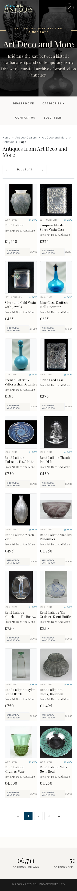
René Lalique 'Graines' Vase (15, 769)
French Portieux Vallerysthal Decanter (21, 382)
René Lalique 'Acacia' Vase (20, 537)
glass (33, 252)
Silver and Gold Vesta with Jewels (20, 304)
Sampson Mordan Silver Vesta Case (53, 227)
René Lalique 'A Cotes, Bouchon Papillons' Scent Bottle (51, 696)
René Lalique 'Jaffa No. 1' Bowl (53, 769)
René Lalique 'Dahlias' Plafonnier (56, 537)
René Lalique (14, 225)
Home (6, 137)
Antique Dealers (26, 137)
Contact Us (25, 117)
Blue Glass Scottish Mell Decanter (54, 304)
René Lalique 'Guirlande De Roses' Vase (20, 616)
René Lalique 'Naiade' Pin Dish (55, 459)
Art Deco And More (23, 230)
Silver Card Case (52, 380)
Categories (51, 103)
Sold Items (53, 117)
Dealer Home (23, 103)
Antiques (8, 141)
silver (68, 252)
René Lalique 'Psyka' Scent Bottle (20, 692)
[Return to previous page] (69, 7)
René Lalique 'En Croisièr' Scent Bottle (55, 614)
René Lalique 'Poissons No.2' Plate (19, 459)
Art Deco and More (54, 137)
